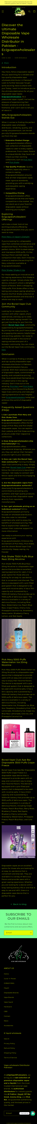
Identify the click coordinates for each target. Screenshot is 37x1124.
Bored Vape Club (18, 467)
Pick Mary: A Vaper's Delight (16, 237)
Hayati (6, 988)
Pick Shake (14, 162)
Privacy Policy (9, 1043)
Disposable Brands (11, 993)
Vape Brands (9, 997)
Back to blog (20, 904)
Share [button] (6, 63)
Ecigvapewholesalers (15, 397)
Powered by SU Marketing (24, 1123)
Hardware (8, 1007)
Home (6, 974)
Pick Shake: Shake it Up (13, 270)
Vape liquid (8, 1002)
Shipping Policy (10, 1053)
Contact (7, 1016)
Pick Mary (27, 160)
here (4, 350)
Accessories (8, 1025)
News (6, 1021)
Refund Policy (9, 1048)
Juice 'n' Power (10, 979)
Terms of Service (10, 1058)
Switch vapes (13, 1123)
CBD (5, 1011)
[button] (2, 11)
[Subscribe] (30, 932)
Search (6, 1039)
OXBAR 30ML (9, 983)
